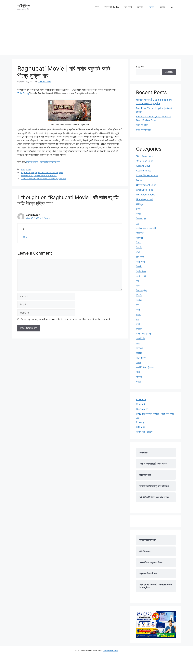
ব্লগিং (138, 324)
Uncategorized (144, 199)
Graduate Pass (144, 189)
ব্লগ (137, 319)
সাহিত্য (139, 376)
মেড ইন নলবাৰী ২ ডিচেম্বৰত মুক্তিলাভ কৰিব (43, 162)
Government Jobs (146, 185)
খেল (137, 223)
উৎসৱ (138, 209)
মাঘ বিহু (139, 352)
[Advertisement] (96, 35)
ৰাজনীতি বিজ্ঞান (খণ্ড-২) (145, 367)
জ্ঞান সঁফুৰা (128, 7)
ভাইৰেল (139, 329)
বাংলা (138, 285)
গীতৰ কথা (139, 233)
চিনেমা (23, 169)
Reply (24, 237)
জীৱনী (138, 252)
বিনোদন (151, 7)
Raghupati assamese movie (44, 172)
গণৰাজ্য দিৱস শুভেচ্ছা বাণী (146, 228)
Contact (140, 404)
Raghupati (25, 172)
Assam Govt (143, 165)
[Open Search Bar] (172, 7)
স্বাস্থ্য (138, 381)
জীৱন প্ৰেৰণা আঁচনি (143, 129)
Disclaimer (142, 409)
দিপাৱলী (139, 266)
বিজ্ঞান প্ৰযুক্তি (141, 290)
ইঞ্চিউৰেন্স (139, 204)
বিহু (137, 305)
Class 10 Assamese (147, 175)
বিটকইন (139, 295)
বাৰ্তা (137, 281)
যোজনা (138, 362)
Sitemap (140, 427)
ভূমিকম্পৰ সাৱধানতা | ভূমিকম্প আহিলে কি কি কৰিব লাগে (39, 175)
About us (141, 399)
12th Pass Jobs (144, 161)
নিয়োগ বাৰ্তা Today (112, 7)
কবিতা (138, 213)
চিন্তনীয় (139, 247)
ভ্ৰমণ (138, 343)
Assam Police (143, 170)
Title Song (23, 93)
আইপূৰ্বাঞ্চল (23, 5)
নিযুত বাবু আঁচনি (142, 125)
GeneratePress (110, 650)
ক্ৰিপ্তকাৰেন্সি (141, 218)
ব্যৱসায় (162, 7)
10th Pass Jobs (144, 156)
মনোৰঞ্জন (140, 7)
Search (140, 66)
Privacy (140, 422)
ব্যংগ (138, 309)
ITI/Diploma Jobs (145, 194)
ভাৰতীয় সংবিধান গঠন (144, 333)
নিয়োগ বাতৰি (141, 276)
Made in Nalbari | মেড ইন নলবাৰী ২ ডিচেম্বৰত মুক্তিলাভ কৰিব (43, 178)
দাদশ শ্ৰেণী (140, 261)
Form (139, 180)
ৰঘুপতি (61, 172)
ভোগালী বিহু (140, 338)
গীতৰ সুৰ (139, 237)
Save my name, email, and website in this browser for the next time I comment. (65, 319)
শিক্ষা (97, 7)
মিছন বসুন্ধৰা (141, 357)
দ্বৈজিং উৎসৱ (141, 271)
